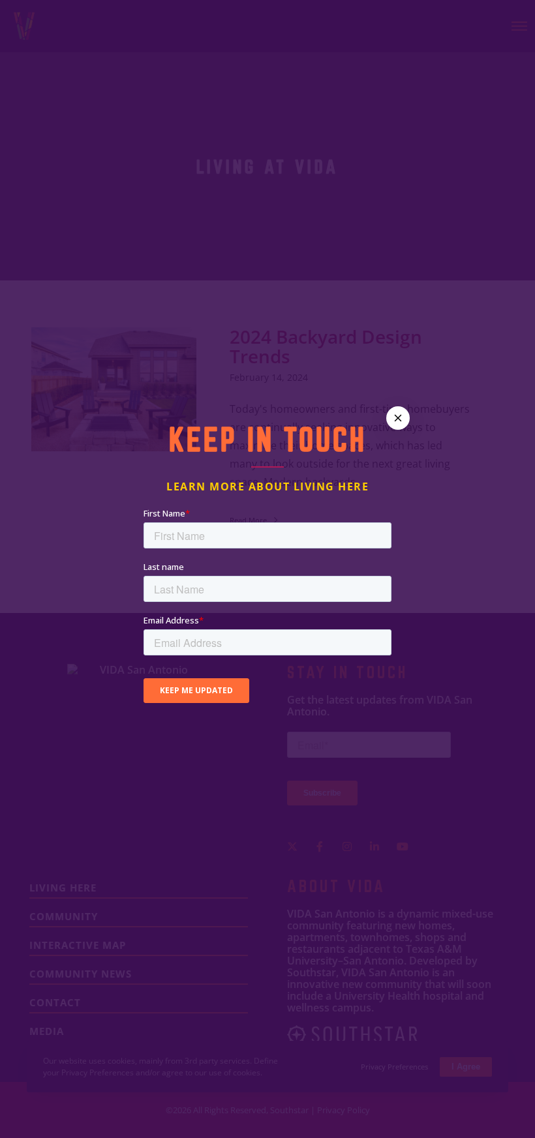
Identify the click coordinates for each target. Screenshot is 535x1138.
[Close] (398, 418)
